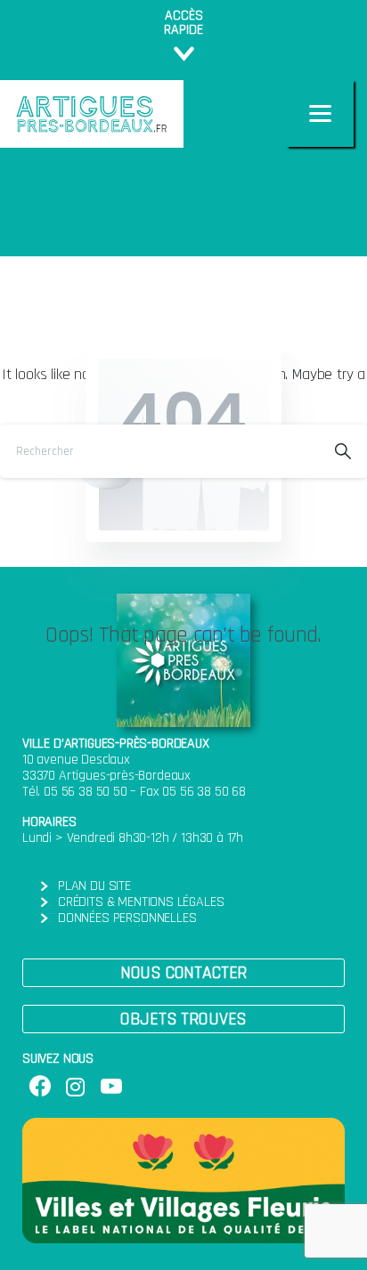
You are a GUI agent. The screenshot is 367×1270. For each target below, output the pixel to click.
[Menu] (320, 113)
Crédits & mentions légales (141, 902)
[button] (183, 973)
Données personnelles (127, 918)
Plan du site (94, 886)
